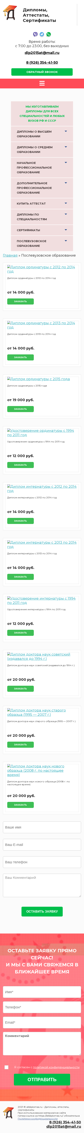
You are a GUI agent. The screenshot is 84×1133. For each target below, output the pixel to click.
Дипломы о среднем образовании (35, 150)
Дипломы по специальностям (32, 217)
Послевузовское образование (31, 243)
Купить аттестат (31, 203)
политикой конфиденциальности (56, 1067)
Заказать (20, 301)
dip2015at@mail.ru (42, 53)
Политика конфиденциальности (38, 1118)
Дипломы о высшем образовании (34, 134)
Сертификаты (28, 230)
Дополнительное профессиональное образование (34, 187)
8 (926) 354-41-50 (42, 62)
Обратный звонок (42, 72)
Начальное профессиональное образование (34, 167)
